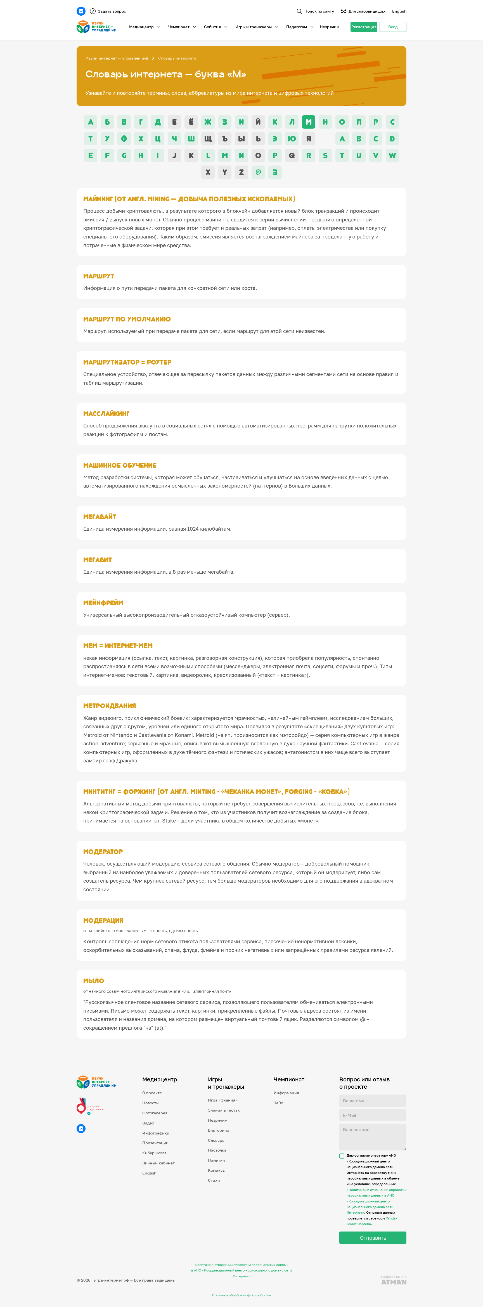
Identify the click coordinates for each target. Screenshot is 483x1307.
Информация (286, 1092)
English (399, 11)
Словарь (216, 1140)
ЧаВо (278, 1102)
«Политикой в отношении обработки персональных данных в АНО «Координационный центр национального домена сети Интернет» (376, 1201)
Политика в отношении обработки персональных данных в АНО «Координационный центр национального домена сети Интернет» (241, 1270)
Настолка (217, 1150)
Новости (150, 1102)
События (212, 26)
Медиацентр (141, 26)
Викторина (218, 1130)
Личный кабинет (158, 1163)
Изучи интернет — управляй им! (117, 58)
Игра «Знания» (223, 1100)
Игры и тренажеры (253, 26)
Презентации (155, 1142)
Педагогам (296, 26)
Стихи (214, 1180)
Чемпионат (179, 26)
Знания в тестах (224, 1110)
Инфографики (155, 1133)
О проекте (152, 1092)
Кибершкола (154, 1152)
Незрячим (329, 26)
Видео (148, 1123)
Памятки (216, 1160)
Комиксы (217, 1170)
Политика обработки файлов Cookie (241, 1295)
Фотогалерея (154, 1112)
